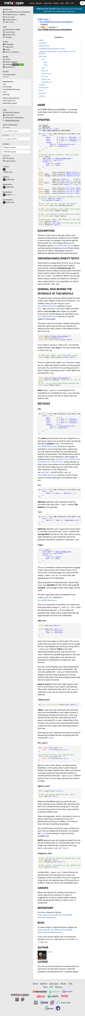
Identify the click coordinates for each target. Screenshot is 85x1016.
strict (4, 92)
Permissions (9, 115)
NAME (41, 40)
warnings (6, 94)
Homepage (9, 44)
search (7, 127)
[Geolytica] (36, 1002)
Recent (56, 3)
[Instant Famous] (52, 1002)
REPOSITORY (44, 87)
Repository (9, 47)
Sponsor (39, 3)
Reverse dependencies (11, 98)
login (46, 65)
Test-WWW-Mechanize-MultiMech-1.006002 (56, 23)
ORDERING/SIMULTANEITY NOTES (52, 48)
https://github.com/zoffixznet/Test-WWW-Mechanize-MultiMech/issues (55, 931)
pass (45, 62)
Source (7, 32)
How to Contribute (12, 52)
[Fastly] (65, 996)
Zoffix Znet (10, 187)
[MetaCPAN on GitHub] (17, 1005)
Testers (8, 59)
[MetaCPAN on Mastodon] (25, 1005)
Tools (67, 3)
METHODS (43, 56)
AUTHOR (42, 93)
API (72, 3)
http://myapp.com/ (63, 158)
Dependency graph (10, 103)
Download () (12, 29)
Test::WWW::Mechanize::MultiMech (56, 130)
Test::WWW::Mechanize (11, 89)
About (32, 3)
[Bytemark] (54, 991)
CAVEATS (42, 85)
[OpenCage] (49, 1008)
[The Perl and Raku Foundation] (58, 1008)
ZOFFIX (8, 195)
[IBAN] (44, 1002)
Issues (7, 49)
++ (43, 27)
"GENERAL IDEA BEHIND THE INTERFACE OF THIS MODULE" (59, 460)
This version (9, 158)
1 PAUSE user (8, 172)
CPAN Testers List (9, 101)
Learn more (70, 11)
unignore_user (46, 82)
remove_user (46, 73)
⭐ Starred (51, 27)
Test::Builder (7, 87)
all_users (44, 76)
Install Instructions (12, 120)
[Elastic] (53, 996)
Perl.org (58, 987)
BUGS (41, 90)
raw (12, 32)
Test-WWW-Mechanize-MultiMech (17, 12)
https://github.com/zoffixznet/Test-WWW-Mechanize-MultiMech (55, 916)
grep (7, 135)
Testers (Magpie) (11, 62)
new (43, 59)
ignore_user (45, 79)
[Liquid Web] (64, 1002)
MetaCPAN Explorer (12, 112)
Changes (8, 37)
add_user (44, 70)
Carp (4, 84)
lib (43, 128)
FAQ (62, 3)
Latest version (10, 161)
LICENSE (42, 96)
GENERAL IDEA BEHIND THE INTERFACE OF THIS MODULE (57, 52)
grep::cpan (48, 3)
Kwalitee (8, 64)
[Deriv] (40, 996)
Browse (8, 35)
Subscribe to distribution (14, 118)
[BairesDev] (40, 991)
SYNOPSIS (42, 43)
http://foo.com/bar (60, 336)
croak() (51, 737)
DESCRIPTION (44, 46)
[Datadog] (67, 991)
